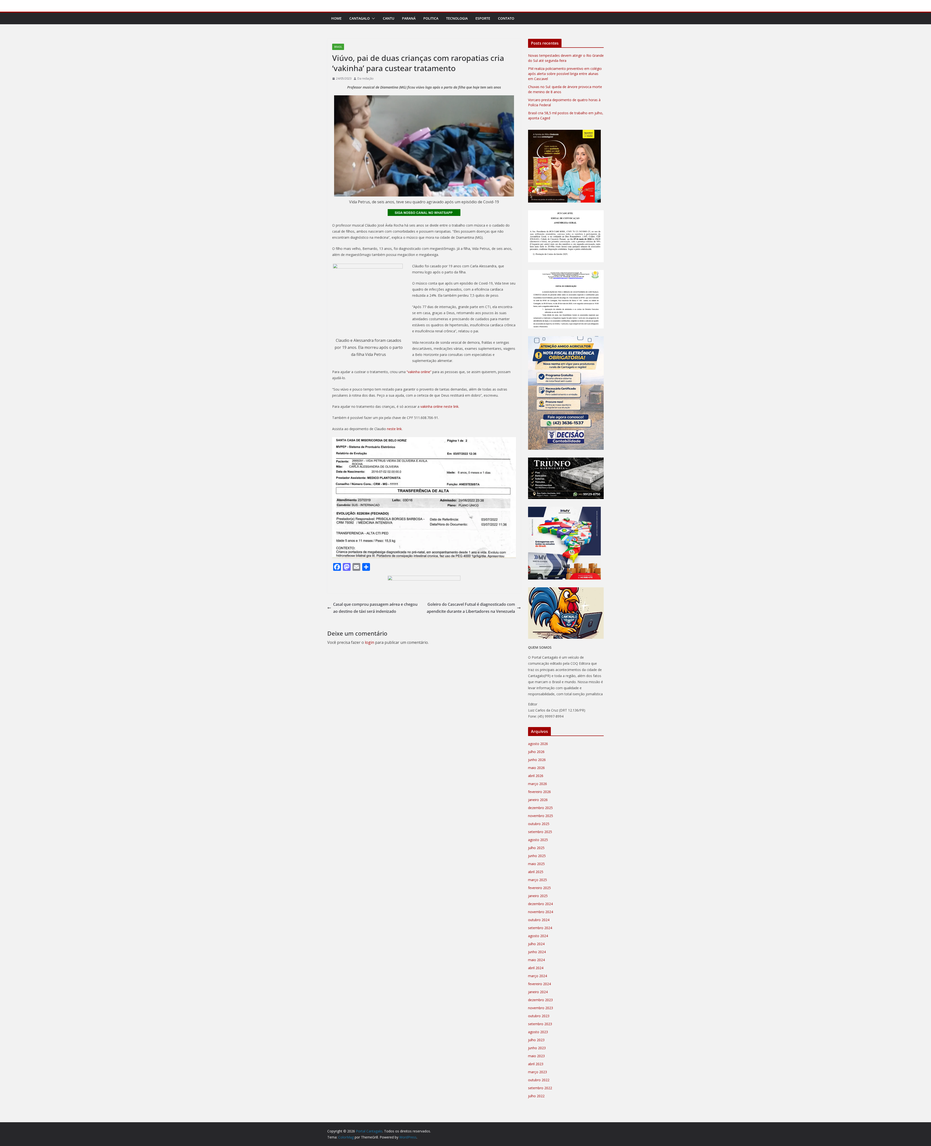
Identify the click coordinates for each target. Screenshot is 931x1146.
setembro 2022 (540, 1088)
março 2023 (537, 1072)
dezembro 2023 (540, 1000)
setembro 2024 (540, 927)
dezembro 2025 (540, 807)
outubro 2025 (538, 823)
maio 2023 (536, 1056)
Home (336, 18)
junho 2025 (537, 855)
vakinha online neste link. (439, 406)
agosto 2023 (538, 1032)
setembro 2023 (540, 1024)
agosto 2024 (538, 935)
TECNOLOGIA (457, 18)
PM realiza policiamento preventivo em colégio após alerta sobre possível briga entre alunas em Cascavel (565, 73)
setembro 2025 (540, 831)
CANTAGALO (359, 18)
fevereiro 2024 (539, 984)
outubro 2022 (538, 1080)
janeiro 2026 (538, 799)
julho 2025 (536, 847)
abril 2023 (535, 1064)
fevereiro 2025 (539, 887)
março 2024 (537, 976)
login (369, 642)
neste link (394, 428)
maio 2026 (536, 767)
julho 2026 (536, 751)
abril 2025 (535, 871)
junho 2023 (537, 1048)
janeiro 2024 (538, 992)
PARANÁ (409, 18)
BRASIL (338, 47)
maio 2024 (536, 960)
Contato (506, 18)
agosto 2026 (538, 743)
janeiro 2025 (538, 895)
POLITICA (430, 18)
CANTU (388, 18)
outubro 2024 (538, 919)
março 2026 (537, 783)
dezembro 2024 (540, 903)
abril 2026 (535, 775)
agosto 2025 (538, 839)
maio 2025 (536, 863)
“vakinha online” (418, 371)
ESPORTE (482, 18)
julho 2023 (536, 1040)
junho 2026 (537, 759)
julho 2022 (536, 1096)
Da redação (365, 78)
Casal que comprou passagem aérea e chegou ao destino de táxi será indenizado (375, 608)
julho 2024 (536, 943)
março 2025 (537, 879)
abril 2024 (535, 968)
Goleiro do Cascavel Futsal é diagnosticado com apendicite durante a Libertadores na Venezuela (471, 608)
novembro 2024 (540, 911)
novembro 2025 (540, 815)
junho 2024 (537, 952)
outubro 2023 (538, 1016)
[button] (372, 18)
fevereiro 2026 (539, 791)
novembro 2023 (540, 1008)
